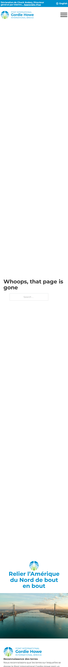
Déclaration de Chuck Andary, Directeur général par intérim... (22, 3)
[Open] (63, 15)
